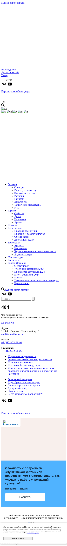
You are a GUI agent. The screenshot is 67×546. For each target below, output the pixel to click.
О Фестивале (21, 266)
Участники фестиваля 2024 (29, 268)
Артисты (19, 245)
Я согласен (18, 538)
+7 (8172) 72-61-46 (11, 342)
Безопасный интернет (20, 379)
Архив (18, 222)
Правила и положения (20, 362)
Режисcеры (20, 248)
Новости (12, 225)
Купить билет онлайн (13, 2)
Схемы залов (21, 236)
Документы (20, 201)
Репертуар (20, 219)
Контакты (13, 260)
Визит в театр (15, 228)
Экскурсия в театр (24, 193)
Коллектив (14, 242)
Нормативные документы (22, 356)
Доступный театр (24, 239)
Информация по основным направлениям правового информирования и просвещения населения (32, 371)
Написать (25, 497)
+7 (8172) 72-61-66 (11, 350)
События (19, 213)
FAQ (17, 207)
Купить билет (21, 283)
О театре (12, 184)
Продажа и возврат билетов (29, 233)
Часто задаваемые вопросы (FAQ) (26, 394)
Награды (19, 198)
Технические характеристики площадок (36, 280)
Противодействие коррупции (24, 365)
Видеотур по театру (25, 190)
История (19, 196)
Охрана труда (15, 391)
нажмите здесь (33, 533)
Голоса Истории (17, 263)
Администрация (23, 254)
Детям (17, 216)
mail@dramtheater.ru (12, 334)
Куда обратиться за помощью (24, 382)
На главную (7, 322)
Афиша (12, 210)
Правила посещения (25, 231)
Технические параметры (27, 204)
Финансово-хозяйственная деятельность (30, 359)
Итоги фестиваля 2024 (26, 274)
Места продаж (16, 257)
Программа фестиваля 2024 (29, 271)
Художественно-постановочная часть (35, 251)
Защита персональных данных (25, 385)
